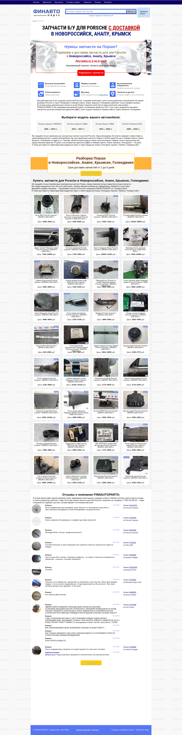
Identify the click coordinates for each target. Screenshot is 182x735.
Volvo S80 (129, 545)
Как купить (59, 2)
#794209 (132, 518)
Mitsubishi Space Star (133, 582)
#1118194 (133, 505)
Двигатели (47, 2)
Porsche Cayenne (131, 508)
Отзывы (98, 2)
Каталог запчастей (91, 173)
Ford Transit (129, 607)
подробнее (103, 95)
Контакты (108, 2)
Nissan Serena (130, 595)
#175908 (132, 605)
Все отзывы (91, 662)
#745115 (132, 542)
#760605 (132, 647)
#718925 (132, 580)
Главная (34, 21)
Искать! (131, 11)
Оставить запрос (73, 2)
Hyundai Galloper (131, 557)
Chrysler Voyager (131, 649)
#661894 (132, 530)
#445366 (132, 555)
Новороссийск (54, 730)
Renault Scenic (130, 570)
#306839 (132, 592)
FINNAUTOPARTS (41, 730)
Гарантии (87, 2)
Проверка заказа (144, 13)
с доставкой (124, 28)
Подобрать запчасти (91, 72)
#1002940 (133, 567)
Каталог (36, 2)
